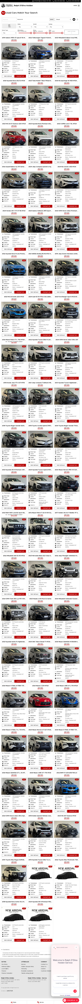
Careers (43, 968)
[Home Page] (7, 6)
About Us (43, 966)
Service (23, 964)
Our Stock (4, 964)
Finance (4, 970)
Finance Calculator (7, 973)
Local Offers (5, 968)
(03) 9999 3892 (9, 981)
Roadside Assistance (27, 970)
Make (19, 24)
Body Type (5, 30)
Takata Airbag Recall (27, 973)
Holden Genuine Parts (27, 966)
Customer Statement (47, 970)
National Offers (6, 966)
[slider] (31, 33)
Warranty (24, 968)
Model (34, 24)
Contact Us (20, 76)
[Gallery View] (74, 19)
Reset (52, 19)
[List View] (77, 19)
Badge (50, 24)
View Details (8, 76)
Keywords (20, 19)
